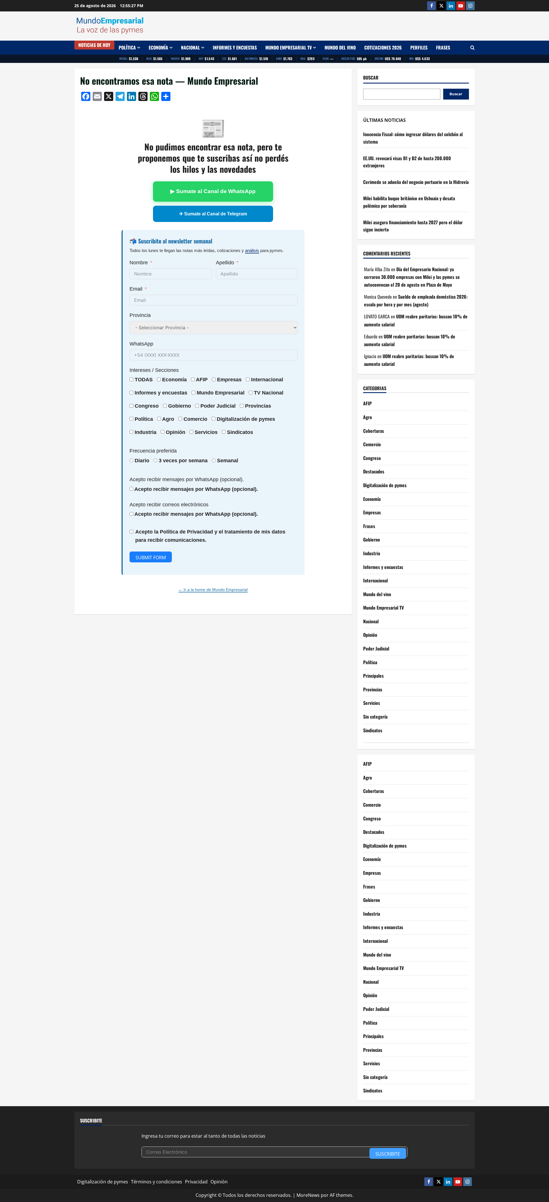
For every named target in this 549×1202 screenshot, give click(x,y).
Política (127, 47)
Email (136, 289)
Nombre (139, 262)
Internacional (267, 379)
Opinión (175, 432)
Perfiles (418, 47)
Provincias (372, 689)
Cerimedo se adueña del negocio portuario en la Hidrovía (416, 181)
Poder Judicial (376, 648)
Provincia (140, 315)
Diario (142, 460)
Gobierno (371, 539)
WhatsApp (141, 344)
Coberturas (373, 430)
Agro (168, 419)
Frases (443, 47)
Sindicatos (372, 730)
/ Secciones (154, 370)
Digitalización (233, 419)
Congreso (372, 458)
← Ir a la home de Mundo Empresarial (213, 589)
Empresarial (229, 393)
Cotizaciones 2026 (383, 47)
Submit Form (151, 557)
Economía (158, 47)
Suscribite (387, 1154)
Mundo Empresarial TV (288, 47)
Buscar (371, 77)
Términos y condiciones (156, 1182)
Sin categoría (375, 716)
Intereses (140, 370)
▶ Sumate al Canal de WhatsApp (213, 191)
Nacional (190, 47)
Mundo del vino (340, 47)
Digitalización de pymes (385, 485)
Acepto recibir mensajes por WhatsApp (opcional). (187, 479)
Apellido (225, 262)
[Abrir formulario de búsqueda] (472, 47)
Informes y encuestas (235, 47)
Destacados (373, 471)
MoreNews (308, 1195)
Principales (373, 675)
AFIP (367, 403)
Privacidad (196, 1182)
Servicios (206, 432)
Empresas (229, 379)
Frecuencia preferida (153, 451)
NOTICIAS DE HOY (94, 44)
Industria (145, 432)
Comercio (372, 444)
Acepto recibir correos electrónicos (169, 504)
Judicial (226, 406)
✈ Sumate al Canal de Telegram (213, 213)
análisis (252, 250)
